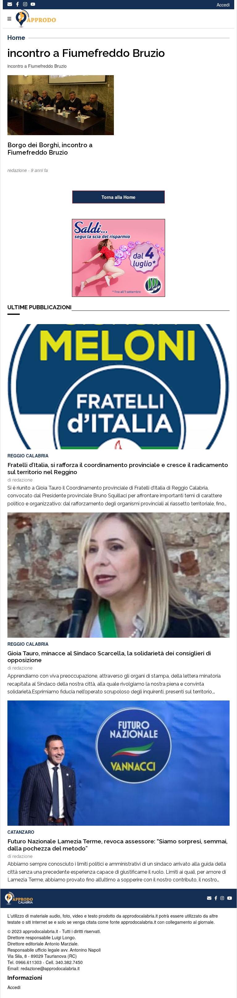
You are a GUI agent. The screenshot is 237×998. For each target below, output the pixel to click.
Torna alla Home (118, 197)
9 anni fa (39, 170)
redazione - (19, 170)
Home (16, 37)
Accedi (223, 5)
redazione (22, 480)
